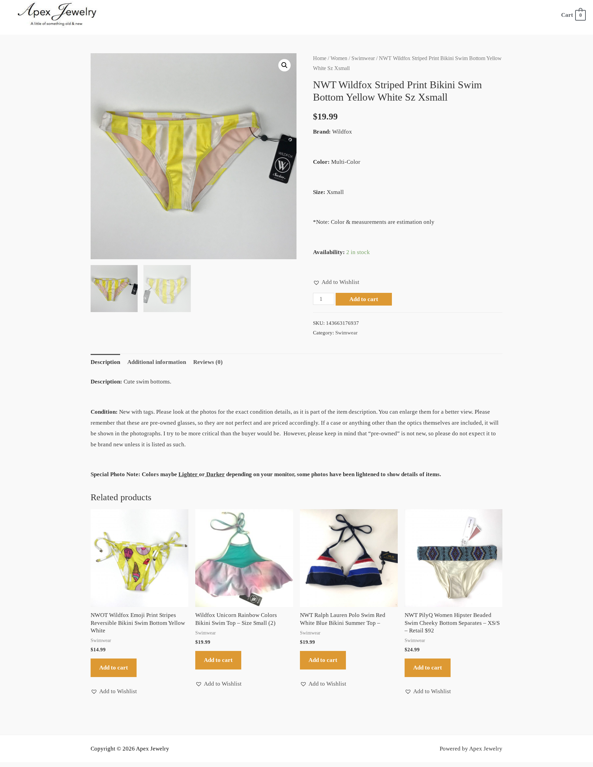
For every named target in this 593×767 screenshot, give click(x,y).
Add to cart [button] (113, 667)
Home (132, 15)
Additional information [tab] (156, 362)
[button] (284, 65)
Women (338, 58)
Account (491, 15)
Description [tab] (105, 362)
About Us (164, 15)
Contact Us (531, 15)
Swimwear (363, 58)
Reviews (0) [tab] (208, 362)
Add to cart (363, 299)
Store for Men (279, 15)
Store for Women (214, 15)
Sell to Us (431, 15)
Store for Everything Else (358, 15)
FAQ (462, 15)
